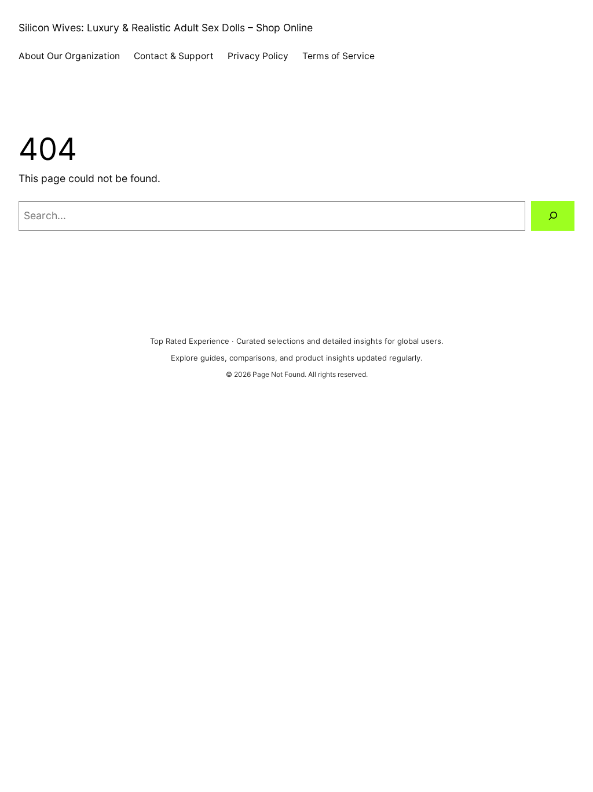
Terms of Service (338, 55)
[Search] (552, 216)
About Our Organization (69, 55)
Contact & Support (174, 55)
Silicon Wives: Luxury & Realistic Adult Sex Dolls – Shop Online (166, 27)
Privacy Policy (258, 55)
